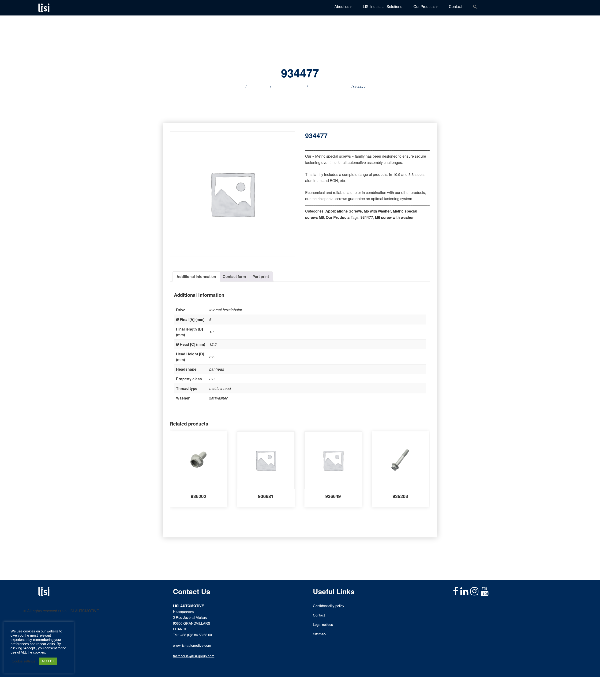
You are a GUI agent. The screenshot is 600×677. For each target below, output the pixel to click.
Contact (455, 7)
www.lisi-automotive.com (192, 645)
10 (211, 332)
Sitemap (319, 633)
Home (239, 86)
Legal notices (323, 624)
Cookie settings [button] (23, 661)
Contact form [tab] (234, 276)
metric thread (220, 388)
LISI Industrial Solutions (382, 7)
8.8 (211, 378)
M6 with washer (377, 211)
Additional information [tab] (196, 276)
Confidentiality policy (328, 605)
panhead (216, 369)
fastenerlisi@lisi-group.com (193, 655)
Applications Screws (289, 86)
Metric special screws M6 (329, 86)
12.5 (213, 344)
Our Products (424, 7)
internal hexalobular (225, 309)
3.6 (211, 356)
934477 (366, 217)
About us (341, 7)
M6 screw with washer (394, 217)
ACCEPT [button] (48, 661)
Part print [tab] (260, 276)
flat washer (218, 398)
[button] (475, 7)
